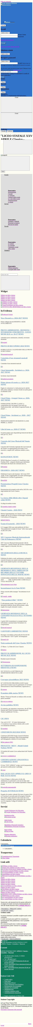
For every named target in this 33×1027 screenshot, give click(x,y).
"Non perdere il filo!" (12, 600)
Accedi (3, 25)
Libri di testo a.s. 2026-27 (13, 429)
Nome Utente (22, 34)
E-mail (20, 63)
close (2, 171)
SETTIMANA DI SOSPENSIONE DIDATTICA (14, 667)
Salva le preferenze (15, 939)
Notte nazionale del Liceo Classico (16, 643)
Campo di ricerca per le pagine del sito (12, 272)
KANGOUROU (9, 457)
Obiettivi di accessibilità (11, 988)
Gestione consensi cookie (11, 991)
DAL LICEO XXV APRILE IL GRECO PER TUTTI (16, 775)
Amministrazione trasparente (12, 993)
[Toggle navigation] (15, 163)
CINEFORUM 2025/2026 (13, 732)
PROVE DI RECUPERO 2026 (15, 346)
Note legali (7, 981)
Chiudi (3, 82)
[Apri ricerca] (17, 147)
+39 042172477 (11, 959)
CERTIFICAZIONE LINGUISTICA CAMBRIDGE (15, 761)
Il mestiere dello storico (12, 693)
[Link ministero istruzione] (9, 3)
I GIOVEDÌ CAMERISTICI (14, 631)
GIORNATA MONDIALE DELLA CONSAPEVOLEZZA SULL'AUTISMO (16, 616)
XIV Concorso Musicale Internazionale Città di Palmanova (15, 538)
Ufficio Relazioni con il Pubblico (13, 984)
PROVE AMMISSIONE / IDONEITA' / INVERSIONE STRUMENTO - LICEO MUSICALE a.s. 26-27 (16, 332)
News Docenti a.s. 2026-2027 (14, 318)
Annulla (3, 131)
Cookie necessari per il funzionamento (12, 932)
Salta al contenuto (6, 1)
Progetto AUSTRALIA (12, 791)
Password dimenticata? (7, 40)
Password (21, 36)
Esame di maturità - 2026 (13, 524)
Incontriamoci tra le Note (13, 588)
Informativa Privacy (10, 983)
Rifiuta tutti (15, 908)
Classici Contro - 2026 (11, 510)
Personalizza (4, 908)
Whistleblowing (9, 989)
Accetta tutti (7, 910)
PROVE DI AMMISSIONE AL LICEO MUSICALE (15, 654)
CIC (5, 719)
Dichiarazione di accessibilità (12, 986)
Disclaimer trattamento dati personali (11, 1009)
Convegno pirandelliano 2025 (15, 680)
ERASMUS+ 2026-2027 (12, 470)
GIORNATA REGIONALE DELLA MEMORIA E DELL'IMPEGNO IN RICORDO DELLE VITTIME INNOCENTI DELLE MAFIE (15, 571)
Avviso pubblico (10, 705)
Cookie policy (8, 979)
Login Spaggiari (17, 70)
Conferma (9, 131)
